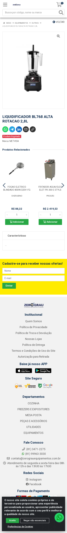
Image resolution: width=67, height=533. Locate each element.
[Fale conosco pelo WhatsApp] (59, 517)
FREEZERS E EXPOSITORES (33, 409)
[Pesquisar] (61, 12)
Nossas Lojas (33, 339)
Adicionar (18, 221)
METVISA (14, 141)
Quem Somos (33, 321)
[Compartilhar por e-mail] (26, 129)
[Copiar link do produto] (33, 129)
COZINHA (33, 403)
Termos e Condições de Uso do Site (33, 350)
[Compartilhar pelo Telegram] (12, 129)
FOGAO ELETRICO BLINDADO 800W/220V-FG (16, 188)
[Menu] (5, 4)
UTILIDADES (33, 427)
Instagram (35, 479)
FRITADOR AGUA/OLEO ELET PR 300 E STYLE (50, 188)
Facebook (35, 484)
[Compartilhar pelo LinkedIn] (19, 129)
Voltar (60, 21)
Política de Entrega (33, 344)
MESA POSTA (33, 415)
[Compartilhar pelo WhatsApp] (5, 129)
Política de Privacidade (33, 327)
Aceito (12, 520)
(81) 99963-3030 (35, 453)
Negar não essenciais (35, 520)
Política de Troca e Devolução (34, 333)
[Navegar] (4, 185)
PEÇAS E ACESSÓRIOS (33, 421)
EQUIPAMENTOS (33, 432)
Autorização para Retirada (33, 356)
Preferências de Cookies (20, 526)
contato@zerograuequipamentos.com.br (35, 458)
